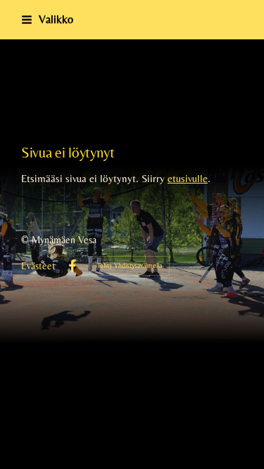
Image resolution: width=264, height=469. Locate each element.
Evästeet (38, 266)
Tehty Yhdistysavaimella (129, 265)
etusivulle (188, 178)
